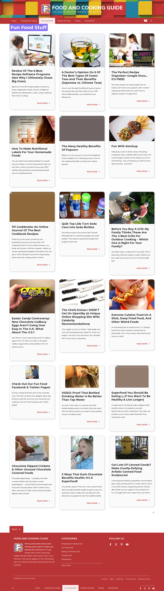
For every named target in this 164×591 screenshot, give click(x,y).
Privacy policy (131, 579)
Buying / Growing (63, 21)
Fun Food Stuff (47, 21)
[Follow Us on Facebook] (111, 544)
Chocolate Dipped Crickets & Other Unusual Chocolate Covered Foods (31, 469)
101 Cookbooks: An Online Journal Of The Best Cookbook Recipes (30, 230)
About (112, 579)
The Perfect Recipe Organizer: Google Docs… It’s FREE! (129, 76)
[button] (151, 21)
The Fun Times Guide (27, 578)
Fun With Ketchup (124, 146)
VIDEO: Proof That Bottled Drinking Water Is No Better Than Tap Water (82, 396)
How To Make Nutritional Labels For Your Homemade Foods (31, 152)
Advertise (120, 579)
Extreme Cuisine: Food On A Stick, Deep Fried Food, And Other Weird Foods (131, 318)
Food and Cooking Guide (87, 7)
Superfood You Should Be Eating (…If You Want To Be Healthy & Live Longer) (130, 396)
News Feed (66, 565)
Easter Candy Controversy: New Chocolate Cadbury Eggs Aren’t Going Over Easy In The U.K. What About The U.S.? (31, 325)
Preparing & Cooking (29, 21)
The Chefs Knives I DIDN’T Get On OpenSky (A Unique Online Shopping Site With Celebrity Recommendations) (81, 316)
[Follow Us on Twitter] (116, 544)
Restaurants (90, 21)
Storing (77, 21)
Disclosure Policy (144, 579)
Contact (105, 579)
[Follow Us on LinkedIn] (121, 544)
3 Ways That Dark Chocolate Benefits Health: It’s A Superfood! (82, 478)
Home (14, 21)
